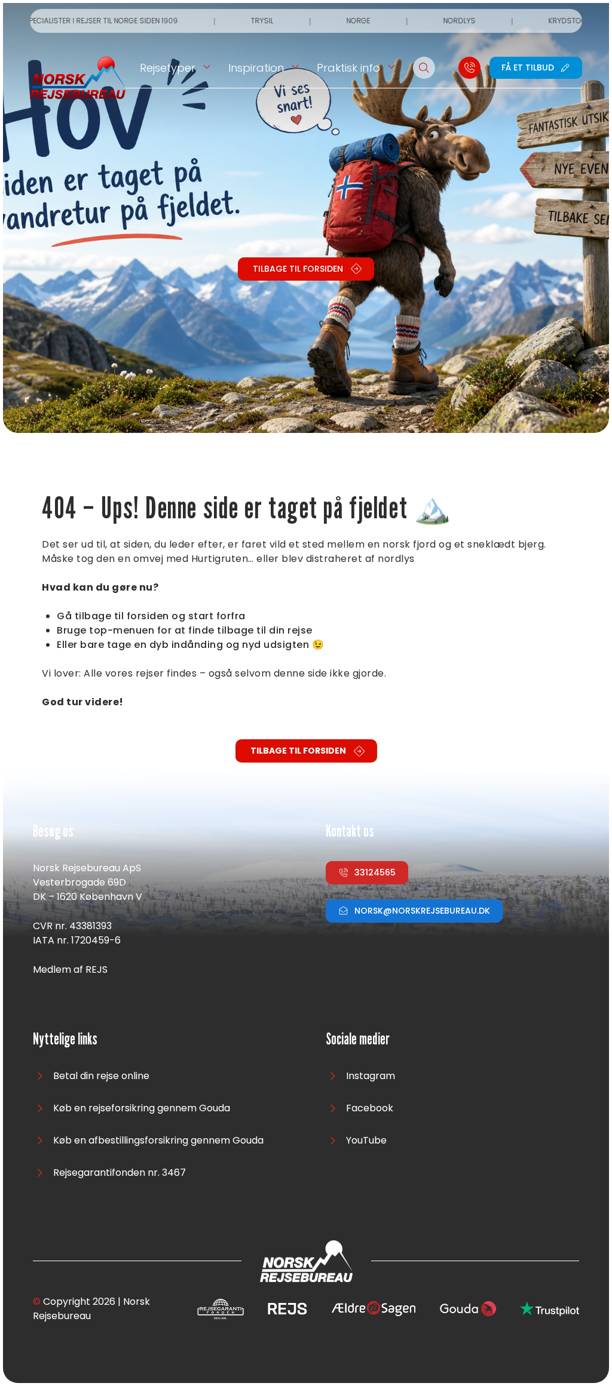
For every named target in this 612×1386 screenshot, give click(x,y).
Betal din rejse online (101, 1076)
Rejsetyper (167, 67)
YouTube (366, 1140)
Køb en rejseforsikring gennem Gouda (141, 1108)
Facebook (369, 1108)
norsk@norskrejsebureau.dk (422, 911)
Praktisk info (348, 67)
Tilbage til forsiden (298, 269)
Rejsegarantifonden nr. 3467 (119, 1172)
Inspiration (256, 67)
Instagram (370, 1076)
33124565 (375, 872)
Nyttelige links (65, 1039)
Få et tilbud (527, 67)
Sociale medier (358, 1039)
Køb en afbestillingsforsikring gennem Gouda (158, 1140)
